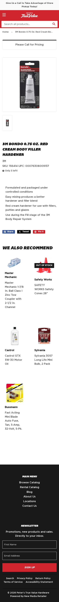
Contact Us (29, 506)
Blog (29, 492)
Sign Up (29, 567)
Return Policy (43, 578)
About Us (29, 496)
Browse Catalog (29, 482)
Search (10, 578)
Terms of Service (13, 582)
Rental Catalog (29, 487)
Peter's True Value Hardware (33, 593)
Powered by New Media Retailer (28, 596)
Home (5, 32)
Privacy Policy (24, 578)
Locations (29, 501)
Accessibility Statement (39, 582)
